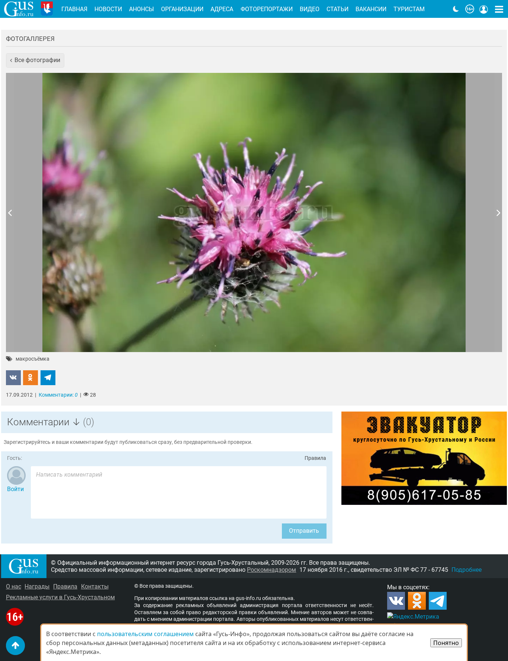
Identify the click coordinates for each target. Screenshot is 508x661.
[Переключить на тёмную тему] (455, 8)
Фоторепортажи (267, 9)
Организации (182, 9)
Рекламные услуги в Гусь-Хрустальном (60, 597)
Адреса (221, 9)
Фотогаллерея (30, 38)
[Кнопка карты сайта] (499, 9)
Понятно (446, 643)
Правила (315, 458)
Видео (309, 9)
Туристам (409, 9)
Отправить (304, 530)
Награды (37, 586)
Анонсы (141, 9)
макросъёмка (32, 359)
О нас (13, 586)
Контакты (95, 586)
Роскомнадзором (271, 569)
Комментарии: (58, 395)
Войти (15, 489)
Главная (74, 9)
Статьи (337, 9)
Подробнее (466, 569)
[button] (35, 60)
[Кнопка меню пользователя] (484, 9)
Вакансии (371, 9)
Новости (108, 9)
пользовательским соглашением (145, 634)
